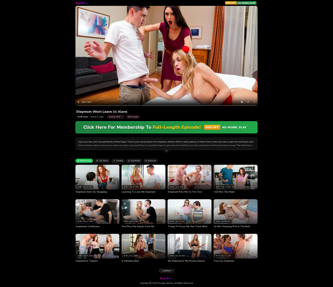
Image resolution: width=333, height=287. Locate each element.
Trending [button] (119, 161)
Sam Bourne (183, 196)
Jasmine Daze (173, 265)
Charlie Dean (134, 196)
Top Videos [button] (103, 161)
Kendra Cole (219, 231)
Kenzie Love (173, 231)
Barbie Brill (80, 231)
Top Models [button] (135, 161)
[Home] (81, 3)
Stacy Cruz (172, 196)
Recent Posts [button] (85, 161)
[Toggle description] (166, 150)
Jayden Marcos (235, 196)
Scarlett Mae (81, 196)
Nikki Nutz (90, 231)
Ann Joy (125, 196)
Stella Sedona (93, 265)
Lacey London (219, 265)
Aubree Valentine (221, 196)
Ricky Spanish (93, 196)
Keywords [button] (152, 161)
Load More (166, 271)
